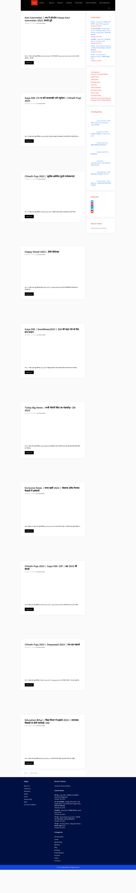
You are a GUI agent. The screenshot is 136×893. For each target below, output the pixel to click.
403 (32, 773)
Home (34, 3)
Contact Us (60, 3)
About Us (51, 3)
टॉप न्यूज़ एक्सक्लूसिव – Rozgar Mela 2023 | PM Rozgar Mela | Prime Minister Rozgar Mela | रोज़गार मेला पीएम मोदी (67, 804)
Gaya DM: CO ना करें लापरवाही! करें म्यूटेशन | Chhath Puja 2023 (53, 99)
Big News (57, 845)
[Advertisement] (53, 81)
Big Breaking (58, 842)
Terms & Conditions (91, 3)
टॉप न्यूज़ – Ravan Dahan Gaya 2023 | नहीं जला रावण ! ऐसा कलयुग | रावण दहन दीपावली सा (101, 48)
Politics (56, 858)
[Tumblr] (0, 12)
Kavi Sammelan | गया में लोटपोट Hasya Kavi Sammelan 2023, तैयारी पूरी (47, 19)
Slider (25, 802)
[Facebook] (101, 201)
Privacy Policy (79, 3)
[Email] (0, 11)
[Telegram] (0, 9)
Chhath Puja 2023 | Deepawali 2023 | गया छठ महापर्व (52, 644)
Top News (57, 861)
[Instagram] (101, 204)
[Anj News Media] (28, 3)
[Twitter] (101, 209)
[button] (109, 8)
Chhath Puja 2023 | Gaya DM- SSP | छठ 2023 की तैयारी (51, 568)
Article (56, 839)
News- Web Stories (105, 3)
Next (36, 773)
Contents (41, 3)
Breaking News (59, 853)
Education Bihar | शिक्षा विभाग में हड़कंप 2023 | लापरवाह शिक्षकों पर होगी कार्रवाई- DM (52, 721)
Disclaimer (69, 3)
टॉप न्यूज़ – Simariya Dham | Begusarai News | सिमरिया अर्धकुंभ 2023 (100, 56)
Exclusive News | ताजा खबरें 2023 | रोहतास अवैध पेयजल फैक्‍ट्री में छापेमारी (52, 489)
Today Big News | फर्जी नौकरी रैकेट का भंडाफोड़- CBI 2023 (50, 409)
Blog (55, 847)
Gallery (26, 794)
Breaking (57, 850)
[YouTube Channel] (101, 211)
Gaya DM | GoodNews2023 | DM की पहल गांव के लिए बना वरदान (52, 331)
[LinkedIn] (101, 206)
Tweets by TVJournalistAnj (99, 228)
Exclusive (57, 855)
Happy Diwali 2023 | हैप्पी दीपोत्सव (42, 251)
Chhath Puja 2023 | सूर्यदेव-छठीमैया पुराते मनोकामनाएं (49, 176)
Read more (29, 62)
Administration (58, 837)
